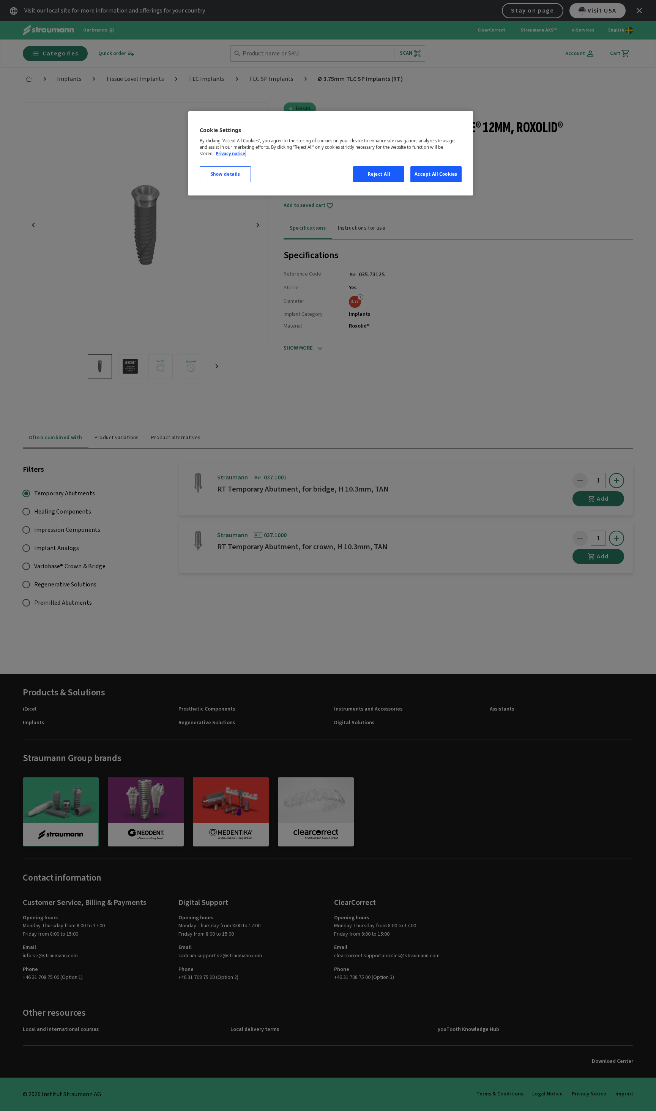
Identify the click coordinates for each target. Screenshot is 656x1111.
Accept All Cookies (436, 174)
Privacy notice (230, 153)
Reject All (379, 174)
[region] (330, 153)
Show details (225, 174)
